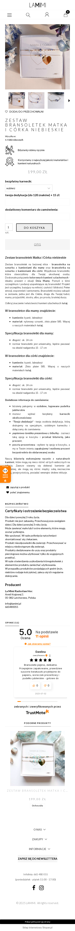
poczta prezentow (23, 444)
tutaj (40, 325)
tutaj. (65, 303)
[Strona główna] (37, 5)
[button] (9, 14)
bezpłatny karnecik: (18, 181)
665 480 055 (41, 874)
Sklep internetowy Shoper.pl (37, 927)
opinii (42, 636)
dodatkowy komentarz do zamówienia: (31, 209)
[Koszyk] (66, 14)
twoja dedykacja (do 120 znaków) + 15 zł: (32, 195)
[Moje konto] (47, 15)
